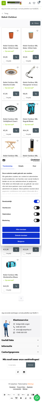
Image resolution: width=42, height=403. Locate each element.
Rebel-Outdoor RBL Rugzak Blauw (30, 120)
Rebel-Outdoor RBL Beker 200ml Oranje (10, 47)
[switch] (37, 207)
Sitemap (25, 389)
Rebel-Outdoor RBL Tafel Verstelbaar (10, 157)
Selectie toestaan (21, 235)
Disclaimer (12, 387)
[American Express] (26, 398)
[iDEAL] (4, 394)
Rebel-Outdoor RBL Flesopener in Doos (30, 83)
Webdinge (31, 384)
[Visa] (11, 398)
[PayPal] (9, 394)
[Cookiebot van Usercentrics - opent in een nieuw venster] (31, 160)
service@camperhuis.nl (23, 330)
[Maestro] (21, 398)
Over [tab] (34, 166)
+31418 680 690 (21, 332)
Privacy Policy (21, 387)
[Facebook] (17, 372)
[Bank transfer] (14, 394)
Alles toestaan (21, 229)
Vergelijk (8, 61)
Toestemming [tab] (7, 166)
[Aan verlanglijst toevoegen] (18, 31)
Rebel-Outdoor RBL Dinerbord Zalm (10, 83)
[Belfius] (23, 394)
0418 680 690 (21, 327)
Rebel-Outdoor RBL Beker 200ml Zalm (30, 47)
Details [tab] (21, 166)
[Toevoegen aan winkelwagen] (16, 57)
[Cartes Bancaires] (30, 398)
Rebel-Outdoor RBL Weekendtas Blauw (10, 276)
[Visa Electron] (16, 398)
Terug (6, 13)
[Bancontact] (19, 394)
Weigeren (21, 241)
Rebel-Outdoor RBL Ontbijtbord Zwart (10, 120)
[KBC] (28, 394)
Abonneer (30, 365)
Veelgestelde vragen (23, 324)
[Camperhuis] (14, 3)
